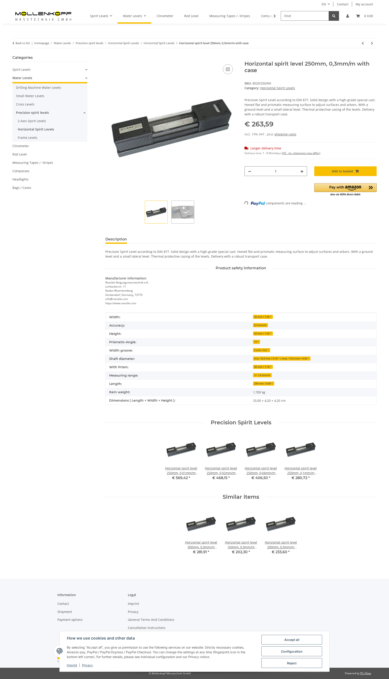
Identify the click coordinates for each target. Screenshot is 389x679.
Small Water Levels (30, 96)
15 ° (256, 341)
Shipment (64, 612)
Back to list (23, 43)
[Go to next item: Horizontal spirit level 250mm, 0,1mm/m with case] (372, 43)
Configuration (292, 651)
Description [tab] (116, 239)
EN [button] (324, 4)
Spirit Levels (21, 69)
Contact (342, 4)
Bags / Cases (21, 187)
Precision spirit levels (32, 112)
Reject (291, 663)
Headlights (20, 179)
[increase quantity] (302, 171)
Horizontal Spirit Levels (277, 88)
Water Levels (22, 78)
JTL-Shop (365, 673)
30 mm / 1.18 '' (262, 366)
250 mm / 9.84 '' (263, 383)
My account (364, 4)
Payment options (70, 619)
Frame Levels (27, 137)
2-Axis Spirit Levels (32, 121)
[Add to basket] (109, 58)
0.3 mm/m (260, 325)
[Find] (334, 16)
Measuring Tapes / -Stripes (32, 162)
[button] (348, 16)
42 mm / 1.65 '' (262, 316)
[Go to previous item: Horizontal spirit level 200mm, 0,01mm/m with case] (362, 43)
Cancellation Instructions (146, 628)
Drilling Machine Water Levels (38, 87)
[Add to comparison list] (228, 69)
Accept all (291, 640)
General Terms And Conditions (151, 619)
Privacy (87, 665)
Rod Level (19, 154)
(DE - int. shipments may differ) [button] (301, 153)
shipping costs (285, 134)
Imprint (72, 665)
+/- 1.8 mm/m (262, 375)
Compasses (20, 171)
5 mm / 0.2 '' (261, 350)
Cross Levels (25, 104)
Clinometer (20, 146)
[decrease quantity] (250, 171)
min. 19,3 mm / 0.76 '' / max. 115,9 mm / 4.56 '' (281, 358)
